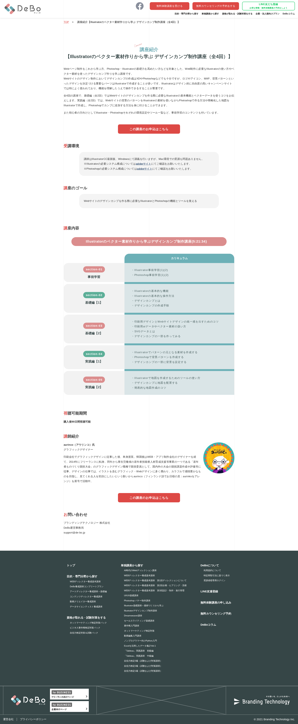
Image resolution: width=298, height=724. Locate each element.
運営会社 (8, 719)
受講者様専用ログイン (214, 580)
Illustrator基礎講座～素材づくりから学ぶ (144, 605)
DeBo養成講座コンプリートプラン (87, 586)
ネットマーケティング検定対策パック (88, 622)
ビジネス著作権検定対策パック (85, 627)
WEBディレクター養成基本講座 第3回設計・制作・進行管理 (154, 590)
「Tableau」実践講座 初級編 (139, 650)
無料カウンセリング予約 (216, 613)
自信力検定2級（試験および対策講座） (143, 666)
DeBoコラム (208, 624)
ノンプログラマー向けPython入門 (140, 640)
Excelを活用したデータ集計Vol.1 (140, 646)
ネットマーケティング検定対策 (139, 631)
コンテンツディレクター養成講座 (86, 596)
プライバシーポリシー (33, 719)
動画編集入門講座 (132, 635)
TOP (66, 22)
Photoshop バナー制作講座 (137, 600)
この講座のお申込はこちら (149, 129)
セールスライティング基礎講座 (139, 620)
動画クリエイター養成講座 (83, 601)
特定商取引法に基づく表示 (217, 575)
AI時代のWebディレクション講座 (140, 570)
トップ (71, 565)
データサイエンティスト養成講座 (86, 606)
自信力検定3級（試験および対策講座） (143, 661)
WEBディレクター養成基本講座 (85, 581)
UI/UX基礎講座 (131, 595)
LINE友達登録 (209, 591)
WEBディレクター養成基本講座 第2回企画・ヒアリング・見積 (155, 585)
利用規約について (212, 570)
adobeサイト (143, 163)
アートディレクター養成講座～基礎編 (88, 591)
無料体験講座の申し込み (216, 602)
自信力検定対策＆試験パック (84, 633)
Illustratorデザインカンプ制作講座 (140, 610)
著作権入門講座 (131, 625)
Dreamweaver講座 (133, 615)
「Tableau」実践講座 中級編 (139, 656)
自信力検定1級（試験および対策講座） (143, 671)
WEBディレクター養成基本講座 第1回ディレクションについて (155, 580)
